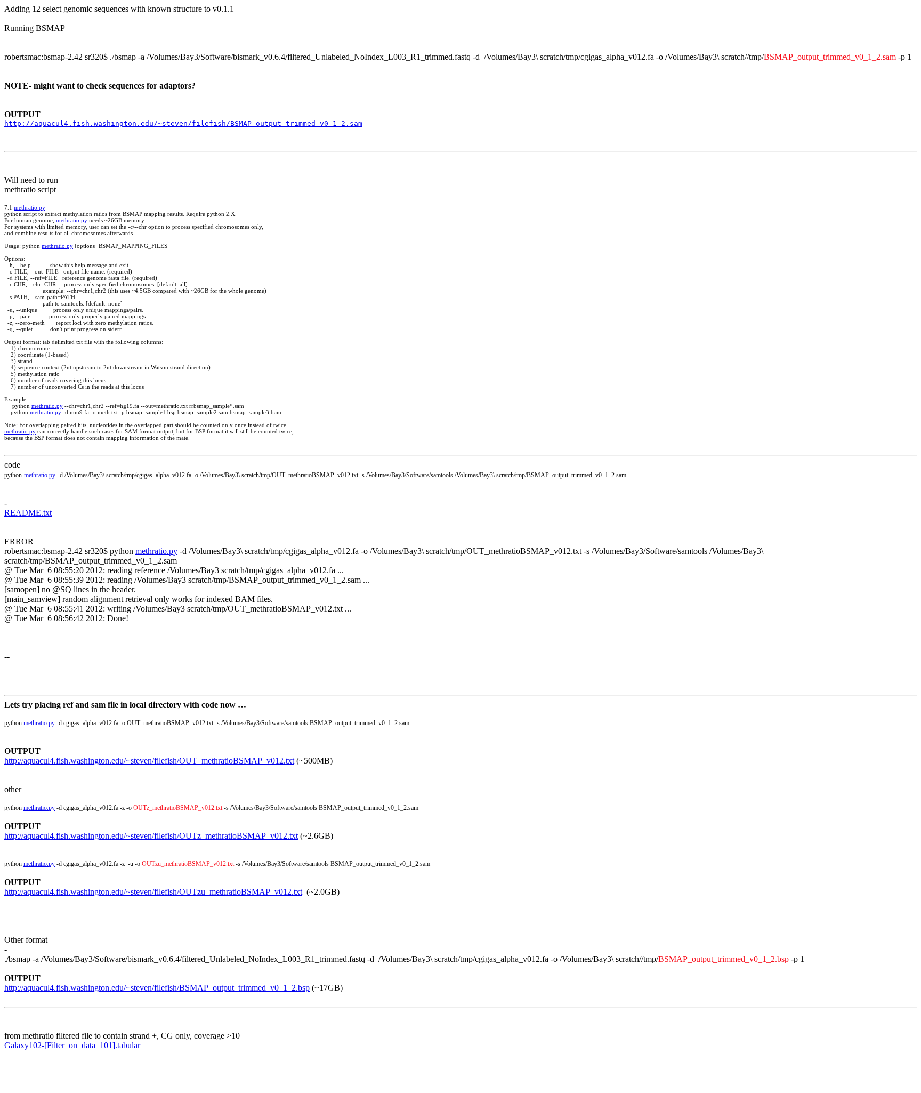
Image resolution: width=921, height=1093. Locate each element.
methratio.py (29, 207)
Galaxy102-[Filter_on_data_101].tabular (72, 1045)
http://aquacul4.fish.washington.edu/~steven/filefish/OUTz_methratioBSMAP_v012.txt (151, 835)
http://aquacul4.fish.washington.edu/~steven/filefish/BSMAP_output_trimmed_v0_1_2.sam (183, 123)
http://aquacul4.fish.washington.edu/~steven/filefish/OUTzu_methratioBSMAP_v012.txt (153, 891)
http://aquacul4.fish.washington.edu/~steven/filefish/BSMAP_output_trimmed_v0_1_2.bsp (157, 987)
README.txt (28, 512)
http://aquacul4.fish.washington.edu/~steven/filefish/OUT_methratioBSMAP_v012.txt (149, 760)
